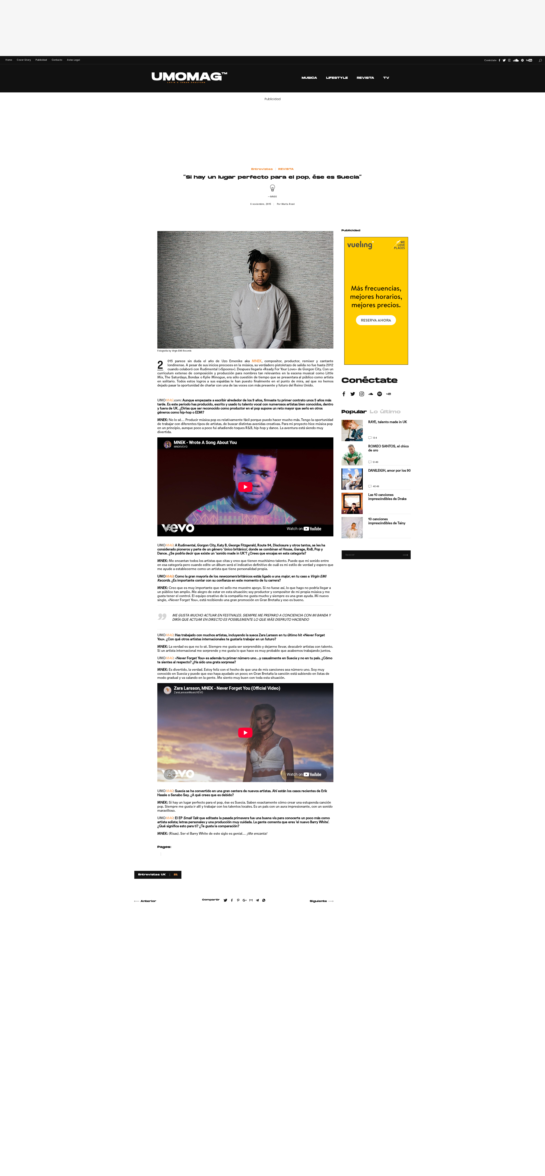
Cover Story (24, 60)
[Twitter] (504, 60)
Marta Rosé (288, 204)
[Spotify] (522, 60)
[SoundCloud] (516, 60)
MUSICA (309, 78)
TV (386, 78)
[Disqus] (233, 968)
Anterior (148, 901)
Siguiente (318, 901)
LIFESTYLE (337, 78)
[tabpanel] (376, 479)
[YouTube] (529, 60)
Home (9, 60)
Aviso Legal (73, 60)
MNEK (257, 361)
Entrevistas (262, 169)
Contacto (57, 60)
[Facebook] (499, 60)
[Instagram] (509, 60)
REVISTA (365, 78)
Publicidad (41, 60)
